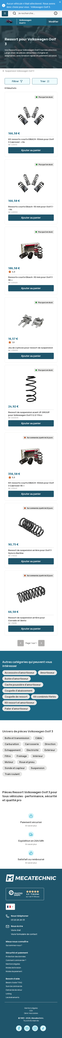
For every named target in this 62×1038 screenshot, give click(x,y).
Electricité (32, 750)
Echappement (13, 750)
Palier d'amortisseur (16, 708)
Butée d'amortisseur (16, 678)
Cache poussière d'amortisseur (23, 684)
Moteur (9, 762)
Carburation (12, 744)
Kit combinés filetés (44, 696)
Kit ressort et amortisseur (19, 702)
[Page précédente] (20, 643)
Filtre (8, 756)
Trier (43, 81)
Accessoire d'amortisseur (19, 672)
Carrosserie (32, 744)
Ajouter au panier (31, 150)
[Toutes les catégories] (5, 13)
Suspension (37, 768)
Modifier (53, 21)
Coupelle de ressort (16, 696)
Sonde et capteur (15, 768)
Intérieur (38, 756)
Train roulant (12, 774)
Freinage (22, 756)
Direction (50, 744)
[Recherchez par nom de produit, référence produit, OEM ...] (55, 13)
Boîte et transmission (17, 738)
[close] (60, 2)
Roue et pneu (26, 762)
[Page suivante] (41, 643)
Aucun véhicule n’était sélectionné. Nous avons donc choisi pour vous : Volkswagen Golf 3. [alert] (31, 5)
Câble (38, 738)
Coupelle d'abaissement (18, 690)
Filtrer (15, 81)
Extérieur (50, 750)
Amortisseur (47, 672)
